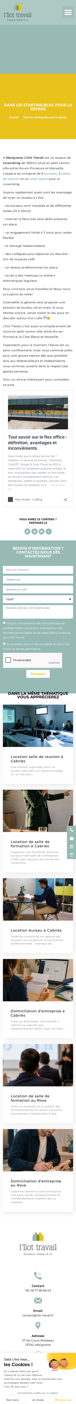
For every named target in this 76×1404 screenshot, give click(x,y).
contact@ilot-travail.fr (38, 1315)
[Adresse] (38, 1326)
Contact (38, 1286)
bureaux (50, 173)
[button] (68, 12)
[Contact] (38, 1276)
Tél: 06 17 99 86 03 (38, 1290)
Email (38, 1311)
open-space (39, 179)
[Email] (38, 1300)
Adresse (38, 1336)
